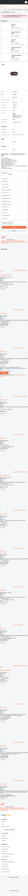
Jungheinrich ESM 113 (5, 670)
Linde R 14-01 (3, 513)
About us (4, 821)
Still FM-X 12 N (4, 399)
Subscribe (4, 373)
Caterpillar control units (6, 241)
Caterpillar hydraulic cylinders (7, 240)
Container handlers (6, 215)
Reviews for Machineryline (7, 853)
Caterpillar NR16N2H (16, 55)
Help (3, 824)
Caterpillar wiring (23, 241)
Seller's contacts (5, 826)
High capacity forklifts (6, 198)
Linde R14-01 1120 (4, 475)
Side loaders (4, 206)
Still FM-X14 (3, 551)
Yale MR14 (3, 438)
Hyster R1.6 (3, 784)
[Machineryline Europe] (9, 2)
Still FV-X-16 (3, 707)
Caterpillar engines (15, 241)
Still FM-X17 (3, 313)
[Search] (26, 6)
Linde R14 (2, 590)
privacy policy (18, 374)
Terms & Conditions (6, 846)
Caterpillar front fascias (19, 240)
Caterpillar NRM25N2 (5, 275)
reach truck (15, 97)
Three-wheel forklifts (6, 190)
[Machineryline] (5, 10)
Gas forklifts (4, 192)
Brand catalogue (5, 856)
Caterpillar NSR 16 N (16, 32)
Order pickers (5, 209)
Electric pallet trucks (6, 195)
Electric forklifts (5, 184)
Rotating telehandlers (6, 201)
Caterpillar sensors (5, 243)
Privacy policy (5, 849)
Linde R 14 (13, 24)
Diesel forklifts (5, 181)
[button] (26, 2)
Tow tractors (4, 212)
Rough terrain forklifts (6, 204)
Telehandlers (4, 178)
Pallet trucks (4, 218)
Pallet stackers (5, 187)
